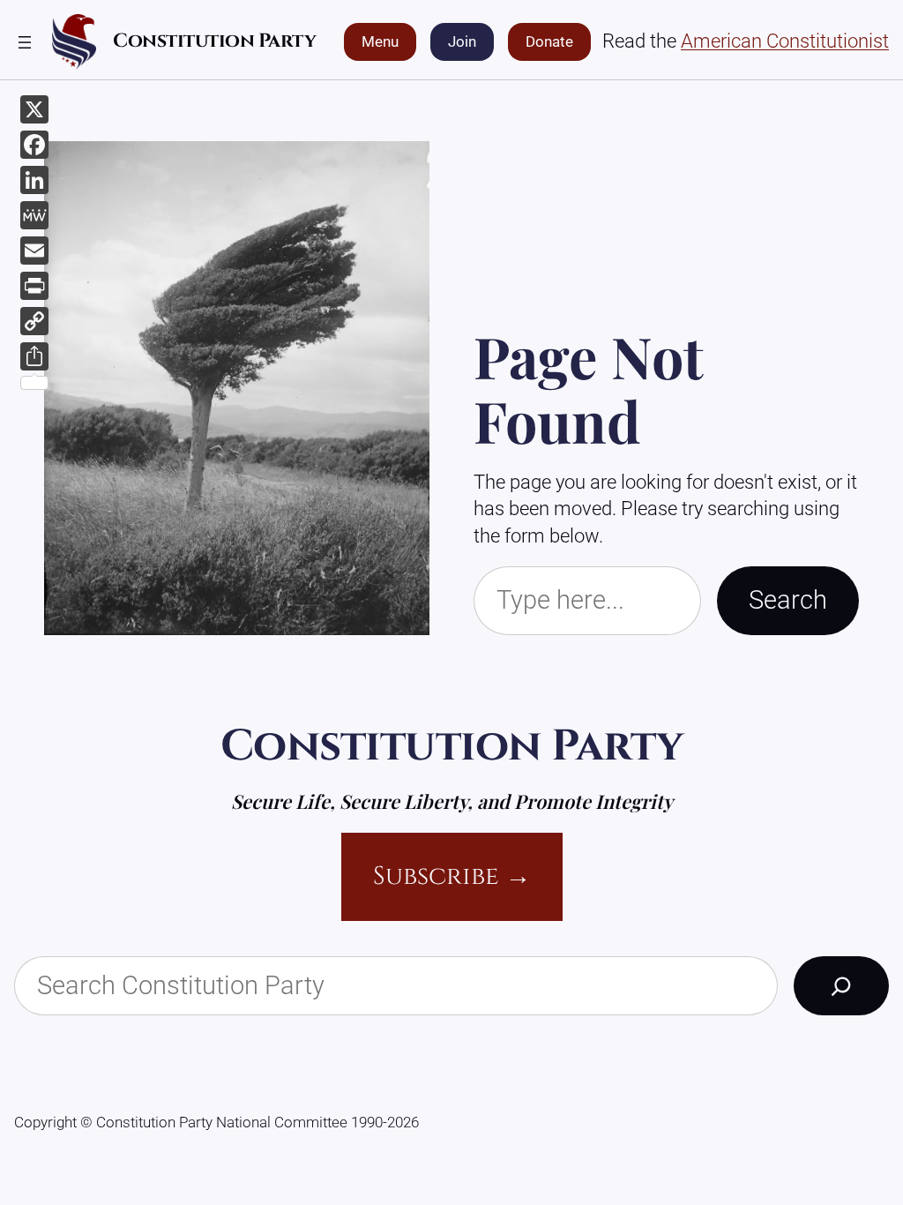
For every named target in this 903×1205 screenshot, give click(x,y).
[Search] (841, 986)
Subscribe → (452, 876)
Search (788, 600)
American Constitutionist (785, 41)
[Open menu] (24, 42)
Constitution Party (214, 41)
